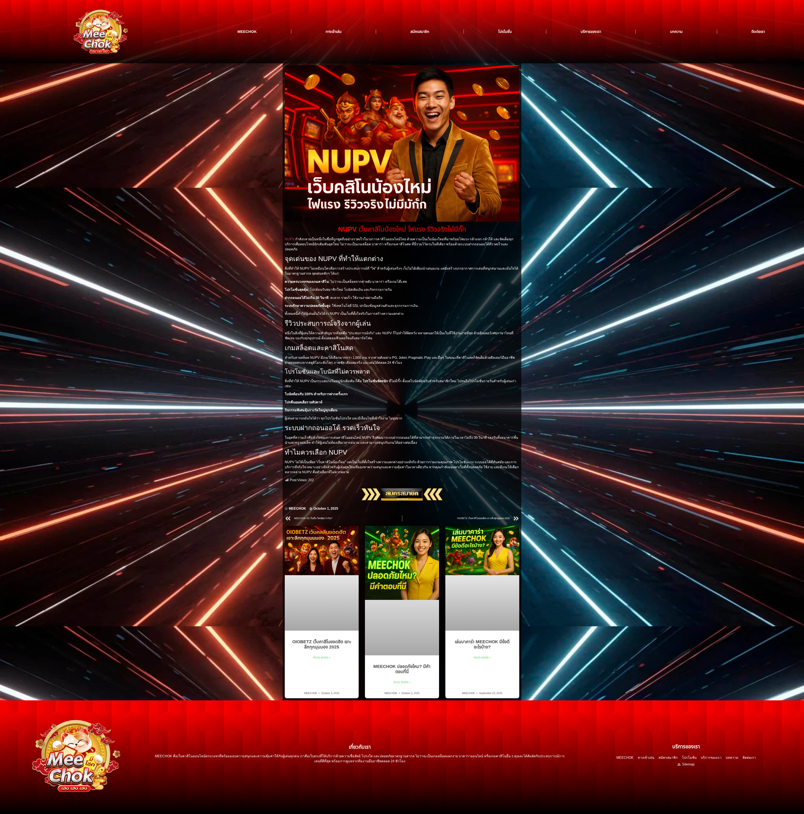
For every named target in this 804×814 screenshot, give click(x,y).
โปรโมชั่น (505, 32)
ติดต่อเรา (758, 32)
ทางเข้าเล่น (333, 32)
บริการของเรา (591, 32)
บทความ (676, 32)
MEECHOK (247, 32)
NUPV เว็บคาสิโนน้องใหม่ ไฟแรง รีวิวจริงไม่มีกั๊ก (402, 229)
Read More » (321, 657)
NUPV (290, 239)
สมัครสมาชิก (419, 32)
